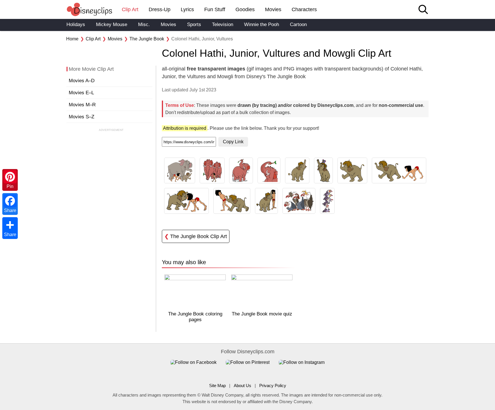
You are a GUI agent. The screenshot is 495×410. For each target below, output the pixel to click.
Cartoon (298, 24)
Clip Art (130, 9)
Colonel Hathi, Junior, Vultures (202, 38)
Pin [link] (10, 186)
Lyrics (187, 9)
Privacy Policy (272, 385)
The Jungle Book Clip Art (195, 236)
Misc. (144, 24)
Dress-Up (159, 9)
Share (10, 234)
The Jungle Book (146, 38)
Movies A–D (82, 80)
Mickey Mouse (111, 24)
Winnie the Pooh (261, 24)
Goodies (245, 9)
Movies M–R (82, 104)
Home (72, 38)
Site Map (217, 385)
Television (222, 24)
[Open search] (423, 9)
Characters (304, 9)
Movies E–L (81, 92)
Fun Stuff (214, 9)
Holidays (75, 24)
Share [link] (10, 210)
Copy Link (233, 141)
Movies (273, 9)
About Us (242, 385)
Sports (194, 24)
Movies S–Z (81, 116)
